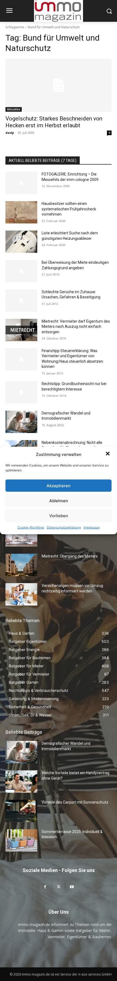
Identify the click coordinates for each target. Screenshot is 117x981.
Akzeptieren (58, 485)
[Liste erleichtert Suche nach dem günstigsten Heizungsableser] (21, 242)
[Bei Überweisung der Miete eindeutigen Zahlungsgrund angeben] (21, 271)
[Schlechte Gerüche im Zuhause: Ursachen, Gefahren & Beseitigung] (21, 300)
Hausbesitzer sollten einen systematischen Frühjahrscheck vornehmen (69, 208)
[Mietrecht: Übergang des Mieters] (21, 565)
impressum (92, 527)
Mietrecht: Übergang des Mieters (70, 556)
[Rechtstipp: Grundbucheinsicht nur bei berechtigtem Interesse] (21, 392)
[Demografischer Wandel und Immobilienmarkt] (21, 422)
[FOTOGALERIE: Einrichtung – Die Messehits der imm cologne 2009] (21, 183)
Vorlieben (58, 515)
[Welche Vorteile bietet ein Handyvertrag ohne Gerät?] (21, 781)
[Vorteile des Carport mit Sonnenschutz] (21, 811)
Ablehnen (58, 500)
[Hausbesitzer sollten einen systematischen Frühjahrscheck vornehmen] (21, 212)
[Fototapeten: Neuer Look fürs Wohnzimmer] (21, 536)
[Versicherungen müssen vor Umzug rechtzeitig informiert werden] (21, 594)
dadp (9, 133)
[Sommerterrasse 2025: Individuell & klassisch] (21, 840)
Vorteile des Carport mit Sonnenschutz (75, 802)
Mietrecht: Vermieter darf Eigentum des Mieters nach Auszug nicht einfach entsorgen (76, 326)
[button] (108, 454)
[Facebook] (45, 886)
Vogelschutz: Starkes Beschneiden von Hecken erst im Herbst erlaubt (53, 122)
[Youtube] (72, 886)
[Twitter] (58, 886)
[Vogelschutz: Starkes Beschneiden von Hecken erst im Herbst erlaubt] (58, 85)
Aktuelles (13, 109)
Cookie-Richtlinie (30, 527)
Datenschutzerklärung (64, 527)
